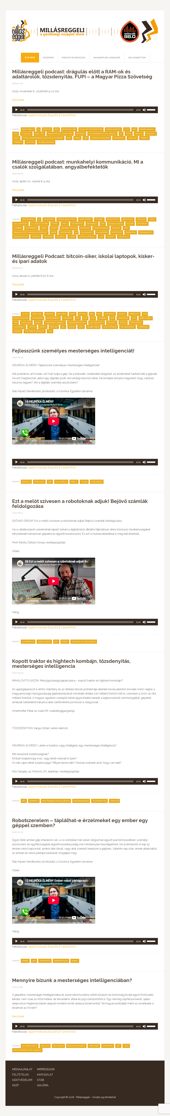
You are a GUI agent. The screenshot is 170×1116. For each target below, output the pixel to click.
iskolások (26, 323)
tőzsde (17, 331)
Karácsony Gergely (55, 323)
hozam (130, 224)
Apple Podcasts (38, 115)
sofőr (72, 327)
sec (63, 327)
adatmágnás (28, 219)
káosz (44, 228)
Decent (122, 314)
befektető (128, 219)
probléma (131, 232)
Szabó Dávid (93, 327)
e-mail (55, 224)
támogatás (119, 138)
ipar (15, 323)
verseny (18, 142)
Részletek (18, 100)
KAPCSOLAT (45, 1074)
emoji (65, 224)
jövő (126, 1046)
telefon (60, 237)
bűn (57, 129)
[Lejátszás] (16, 110)
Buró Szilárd (69, 129)
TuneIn (65, 115)
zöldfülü (123, 237)
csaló (152, 219)
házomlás (123, 318)
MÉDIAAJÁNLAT (22, 1069)
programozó (145, 232)
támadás (48, 237)
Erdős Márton (113, 129)
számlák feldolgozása (84, 642)
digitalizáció (44, 642)
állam (25, 314)
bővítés (47, 129)
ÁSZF (15, 1085)
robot (65, 642)
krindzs (116, 228)
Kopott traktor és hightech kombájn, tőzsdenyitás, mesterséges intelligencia (71, 663)
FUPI (127, 129)
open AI (138, 134)
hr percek (142, 224)
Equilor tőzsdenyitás (91, 129)
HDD (16, 134)
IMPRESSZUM (45, 1069)
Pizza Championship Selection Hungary (43, 138)
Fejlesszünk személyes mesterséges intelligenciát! (73, 351)
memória (80, 134)
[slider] (151, 109)
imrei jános (145, 318)
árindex (50, 314)
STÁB (40, 1080)
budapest (110, 314)
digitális (26, 482)
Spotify (54, 115)
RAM (69, 138)
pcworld (151, 134)
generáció (92, 224)
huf (134, 318)
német (43, 327)
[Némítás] (144, 110)
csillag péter (20, 224)
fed (93, 318)
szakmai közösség (100, 138)
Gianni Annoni (147, 129)
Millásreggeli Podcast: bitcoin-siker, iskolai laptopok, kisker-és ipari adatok (83, 258)
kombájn (33, 801)
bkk (92, 314)
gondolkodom (115, 224)
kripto (123, 323)
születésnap (110, 327)
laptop (32, 327)
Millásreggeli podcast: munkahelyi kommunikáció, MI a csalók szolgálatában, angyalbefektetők (77, 164)
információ (31, 228)
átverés (99, 219)
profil (74, 482)
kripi (126, 228)
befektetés (113, 219)
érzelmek (39, 482)
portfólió (117, 232)
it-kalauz (26, 134)
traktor (114, 801)
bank (72, 314)
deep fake (94, 1046)
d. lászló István (39, 224)
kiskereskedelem (77, 323)
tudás (72, 237)
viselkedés (96, 482)
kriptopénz (136, 323)
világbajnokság (46, 142)
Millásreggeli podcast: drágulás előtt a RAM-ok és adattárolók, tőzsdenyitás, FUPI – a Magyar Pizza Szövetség (82, 74)
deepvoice (108, 1046)
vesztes (30, 142)
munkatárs (102, 232)
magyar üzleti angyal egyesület (30, 232)
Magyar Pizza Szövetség (60, 134)
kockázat (85, 228)
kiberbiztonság (69, 228)
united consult (87, 237)
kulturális (61, 482)
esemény (67, 318)
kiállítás (39, 134)
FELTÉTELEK (20, 1074)
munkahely (87, 232)
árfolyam (37, 314)
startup (36, 237)
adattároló (28, 129)
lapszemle (19, 327)
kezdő (54, 228)
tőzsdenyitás (99, 801)
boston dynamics (76, 1046)
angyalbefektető (67, 219)
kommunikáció (101, 228)
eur (85, 318)
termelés (143, 327)
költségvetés (97, 323)
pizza (16, 138)
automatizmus (29, 1046)
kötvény (111, 323)
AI (38, 129)
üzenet (111, 237)
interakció (45, 961)
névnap (54, 327)
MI (121, 134)
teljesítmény (127, 327)
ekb (145, 314)
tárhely (144, 138)
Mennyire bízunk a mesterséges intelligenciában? (72, 980)
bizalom (141, 219)
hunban (18, 228)
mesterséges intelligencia (102, 134)
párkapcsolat (61, 961)
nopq (128, 134)
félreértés (77, 224)
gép (134, 129)
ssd (85, 138)
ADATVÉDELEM (22, 1080)
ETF (78, 318)
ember (25, 961)
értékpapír (37, 318)
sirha (77, 138)
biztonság (58, 1046)
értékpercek (53, 318)
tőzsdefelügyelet (34, 331)
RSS (73, 115)
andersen (49, 219)
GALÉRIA (42, 1085)
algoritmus (28, 642)
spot (81, 327)
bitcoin (82, 314)
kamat (38, 323)
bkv (99, 314)
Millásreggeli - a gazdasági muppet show (85, 31)
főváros (102, 318)
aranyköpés (85, 219)
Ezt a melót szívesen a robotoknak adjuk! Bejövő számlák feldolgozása (80, 503)
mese (53, 232)
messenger (65, 232)
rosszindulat (21, 237)
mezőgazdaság (81, 801)
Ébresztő (134, 314)
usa (101, 237)
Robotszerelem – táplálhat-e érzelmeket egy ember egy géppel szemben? (80, 822)
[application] (85, 110)
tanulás (132, 138)
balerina (61, 314)
